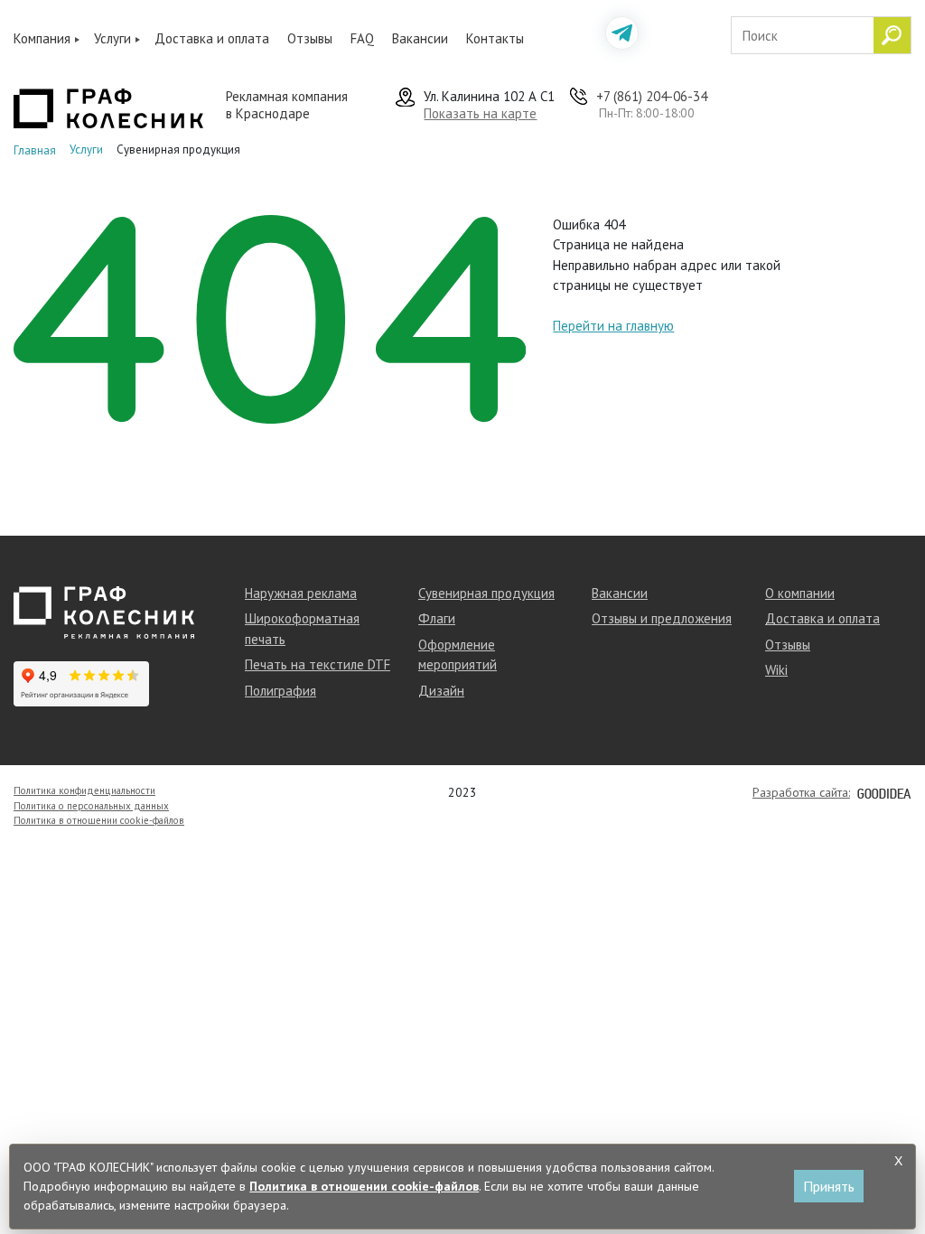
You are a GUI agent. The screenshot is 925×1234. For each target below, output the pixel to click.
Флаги (436, 618)
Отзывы (309, 38)
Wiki (776, 669)
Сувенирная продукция (486, 593)
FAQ (362, 38)
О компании (800, 593)
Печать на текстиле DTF (317, 664)
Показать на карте (480, 113)
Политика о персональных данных (91, 805)
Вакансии (420, 38)
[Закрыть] (898, 1160)
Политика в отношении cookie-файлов (99, 820)
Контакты (495, 38)
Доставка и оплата (211, 38)
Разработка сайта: (801, 792)
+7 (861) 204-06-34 (651, 96)
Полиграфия (280, 690)
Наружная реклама (301, 593)
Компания (42, 38)
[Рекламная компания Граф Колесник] (108, 106)
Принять (829, 1186)
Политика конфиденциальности (84, 790)
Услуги (112, 38)
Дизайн (441, 690)
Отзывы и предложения (662, 618)
